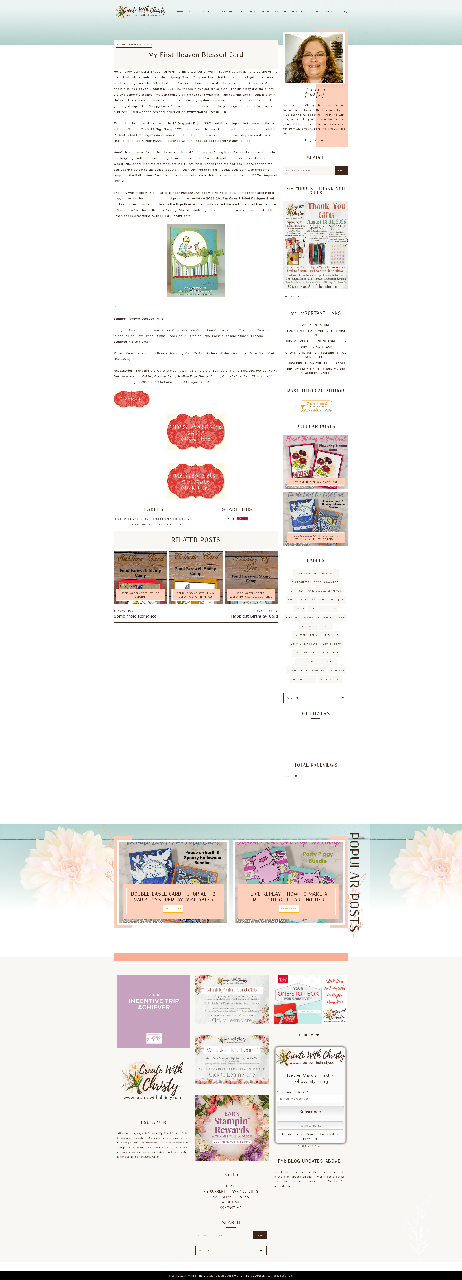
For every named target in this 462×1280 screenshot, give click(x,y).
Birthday (297, 591)
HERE (269, 210)
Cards (157, 519)
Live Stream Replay (306, 635)
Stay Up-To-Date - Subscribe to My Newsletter (315, 355)
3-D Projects (300, 582)
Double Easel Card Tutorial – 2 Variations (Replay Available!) (316, 537)
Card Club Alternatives (324, 591)
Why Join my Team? (316, 347)
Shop (203, 11)
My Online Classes (231, 1197)
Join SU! (326, 626)
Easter (166, 519)
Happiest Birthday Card (254, 616)
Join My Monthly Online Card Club (316, 341)
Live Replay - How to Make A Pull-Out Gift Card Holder (288, 897)
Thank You (337, 670)
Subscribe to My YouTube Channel (316, 363)
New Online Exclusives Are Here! (316, 482)
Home (181, 11)
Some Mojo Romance (135, 616)
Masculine (331, 635)
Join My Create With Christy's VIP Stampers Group (316, 371)
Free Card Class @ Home (302, 617)
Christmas (308, 600)
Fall (312, 608)
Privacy (319, 1146)
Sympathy (318, 670)
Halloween (308, 626)
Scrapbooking (297, 670)
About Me (313, 11)
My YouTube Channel (288, 11)
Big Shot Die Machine (129, 519)
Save (244, 518)
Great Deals (257, 11)
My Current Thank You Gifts (231, 1191)
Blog (192, 11)
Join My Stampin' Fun (228, 11)
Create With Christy (192, 1276)
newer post (126, 611)
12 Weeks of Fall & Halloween (316, 573)
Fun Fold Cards (335, 617)
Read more (173, 908)
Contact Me (332, 11)
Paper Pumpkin (328, 653)
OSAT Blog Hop (304, 653)
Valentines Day (329, 679)
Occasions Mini (182, 519)
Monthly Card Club (304, 644)
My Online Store (315, 325)
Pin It (118, 307)
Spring (160, 525)
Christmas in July (332, 600)
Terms (308, 1146)
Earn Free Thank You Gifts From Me (316, 333)
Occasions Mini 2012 (140, 525)
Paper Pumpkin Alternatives (316, 661)
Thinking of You (303, 679)
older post (265, 611)
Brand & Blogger (253, 1276)
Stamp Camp (173, 525)
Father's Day (328, 608)
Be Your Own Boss (327, 582)
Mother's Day (332, 644)
